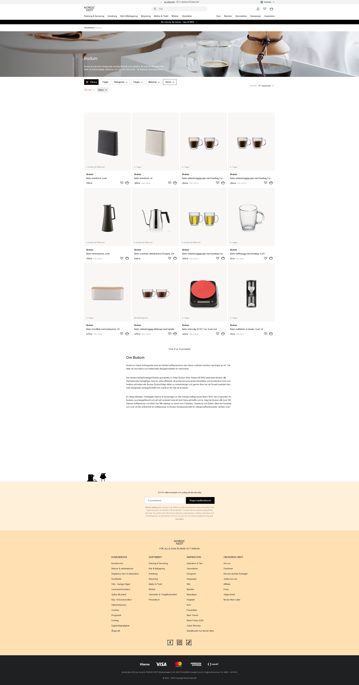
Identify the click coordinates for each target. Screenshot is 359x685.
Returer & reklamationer (122, 568)
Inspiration (269, 16)
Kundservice (117, 563)
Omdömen (228, 568)
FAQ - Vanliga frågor (120, 584)
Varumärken (241, 16)
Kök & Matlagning (129, 16)
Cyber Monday (194, 625)
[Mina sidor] (258, 8)
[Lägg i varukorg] (127, 182)
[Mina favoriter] (264, 8)
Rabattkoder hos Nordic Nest (200, 630)
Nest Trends (192, 615)
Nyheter (228, 16)
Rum (219, 16)
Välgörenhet (229, 594)
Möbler (175, 16)
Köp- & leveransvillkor (121, 599)
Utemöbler (187, 16)
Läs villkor (179, 519)
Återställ (88, 90)
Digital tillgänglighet (120, 625)
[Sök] (155, 8)
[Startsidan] (89, 9)
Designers (191, 573)
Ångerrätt (115, 630)
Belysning (146, 16)
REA (188, 584)
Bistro (101, 90)
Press (226, 589)
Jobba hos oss (230, 579)
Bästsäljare (192, 594)
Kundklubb (116, 579)
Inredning (112, 16)
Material (153, 82)
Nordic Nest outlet (232, 599)
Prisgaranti (116, 615)
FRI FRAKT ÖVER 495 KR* (181, 2)
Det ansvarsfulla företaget (236, 573)
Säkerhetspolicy (118, 605)
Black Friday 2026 (195, 620)
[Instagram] (179, 642)
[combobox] (267, 2)
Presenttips (192, 610)
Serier (168, 82)
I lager (105, 82)
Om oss (227, 563)
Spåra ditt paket (118, 594)
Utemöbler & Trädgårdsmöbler (163, 594)
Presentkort (154, 599)
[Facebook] (170, 642)
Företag (115, 620)
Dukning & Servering (94, 16)
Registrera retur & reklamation (125, 573)
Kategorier (119, 82)
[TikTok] (188, 642)
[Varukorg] (271, 8)
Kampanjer (255, 16)
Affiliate (227, 584)
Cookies (115, 610)
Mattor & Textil (161, 16)
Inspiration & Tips (195, 563)
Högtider (191, 599)
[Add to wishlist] (121, 183)
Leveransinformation (120, 589)
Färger (136, 82)
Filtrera (93, 82)
